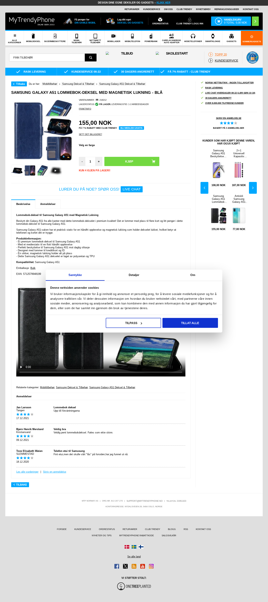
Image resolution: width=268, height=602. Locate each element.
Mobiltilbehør (47, 387)
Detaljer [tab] (134, 274)
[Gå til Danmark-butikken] (127, 546)
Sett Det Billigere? (90, 134)
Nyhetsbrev (203, 9)
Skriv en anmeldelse (54, 471)
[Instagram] (151, 566)
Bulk (33, 268)
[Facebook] (116, 566)
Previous (204, 188)
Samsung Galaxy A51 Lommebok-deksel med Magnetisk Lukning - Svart (218, 199)
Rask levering (214, 88)
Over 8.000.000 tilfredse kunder (224, 103)
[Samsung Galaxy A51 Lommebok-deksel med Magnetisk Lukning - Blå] (17, 170)
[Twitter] (125, 566)
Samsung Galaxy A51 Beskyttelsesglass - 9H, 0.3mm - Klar (218, 153)
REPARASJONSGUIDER (226, 9)
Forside (62, 529)
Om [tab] (192, 274)
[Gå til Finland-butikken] (141, 546)
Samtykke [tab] (75, 274)
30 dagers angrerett (218, 98)
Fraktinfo (85, 109)
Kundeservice (151, 9)
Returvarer (132, 9)
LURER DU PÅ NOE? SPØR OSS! (100, 189)
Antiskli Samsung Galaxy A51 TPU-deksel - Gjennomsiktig (239, 199)
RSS (186, 529)
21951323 (181, 501)
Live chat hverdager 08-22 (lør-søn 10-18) (230, 93)
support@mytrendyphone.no (145, 501)
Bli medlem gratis (131, 128)
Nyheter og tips (101, 535)
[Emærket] (252, 57)
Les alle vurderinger (27, 471)
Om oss (168, 9)
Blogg (172, 529)
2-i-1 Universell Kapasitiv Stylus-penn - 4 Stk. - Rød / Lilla (239, 153)
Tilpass (131, 323)
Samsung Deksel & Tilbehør (72, 387)
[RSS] (134, 566)
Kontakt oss (251, 9)
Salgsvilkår (169, 535)
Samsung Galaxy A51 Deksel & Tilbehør (112, 387)
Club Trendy (184, 9)
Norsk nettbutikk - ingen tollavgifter (229, 82)
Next (253, 188)
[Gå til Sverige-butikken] (134, 546)
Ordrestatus (107, 529)
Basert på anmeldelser (228, 128)
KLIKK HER (163, 2)
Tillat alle (190, 323)
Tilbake (20, 83)
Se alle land (134, 556)
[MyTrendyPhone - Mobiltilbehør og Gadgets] (31, 21)
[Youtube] (142, 566)
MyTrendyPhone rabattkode (136, 535)
